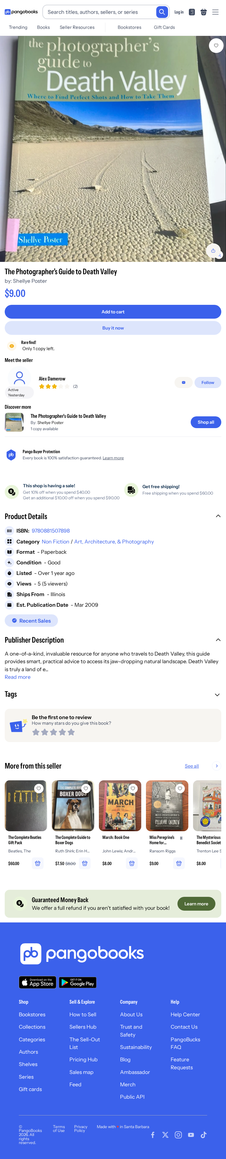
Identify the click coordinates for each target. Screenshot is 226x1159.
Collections (32, 1027)
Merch (128, 1084)
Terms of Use (59, 1128)
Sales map (81, 1072)
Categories (32, 1039)
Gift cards (30, 1089)
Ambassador (135, 1072)
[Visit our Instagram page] (178, 1134)
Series (26, 1077)
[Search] (162, 12)
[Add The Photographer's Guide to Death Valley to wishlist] (216, 45)
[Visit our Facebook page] (152, 1134)
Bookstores (129, 27)
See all (192, 766)
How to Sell (82, 1014)
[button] (113, 517)
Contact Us (184, 1027)
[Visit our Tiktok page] (203, 1134)
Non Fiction (55, 541)
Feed (75, 1084)
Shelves (28, 1064)
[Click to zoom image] (113, 149)
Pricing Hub (83, 1059)
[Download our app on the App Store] (37, 982)
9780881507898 (51, 531)
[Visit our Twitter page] (165, 1134)
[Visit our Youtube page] (191, 1134)
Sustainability (136, 1047)
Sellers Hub (83, 1027)
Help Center (185, 1014)
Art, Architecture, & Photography (114, 541)
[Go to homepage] (21, 12)
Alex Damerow (52, 378)
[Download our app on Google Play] (78, 982)
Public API (132, 1097)
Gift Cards (164, 27)
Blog (125, 1059)
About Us (131, 1014)
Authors (28, 1052)
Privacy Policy (80, 1128)
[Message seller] (184, 382)
